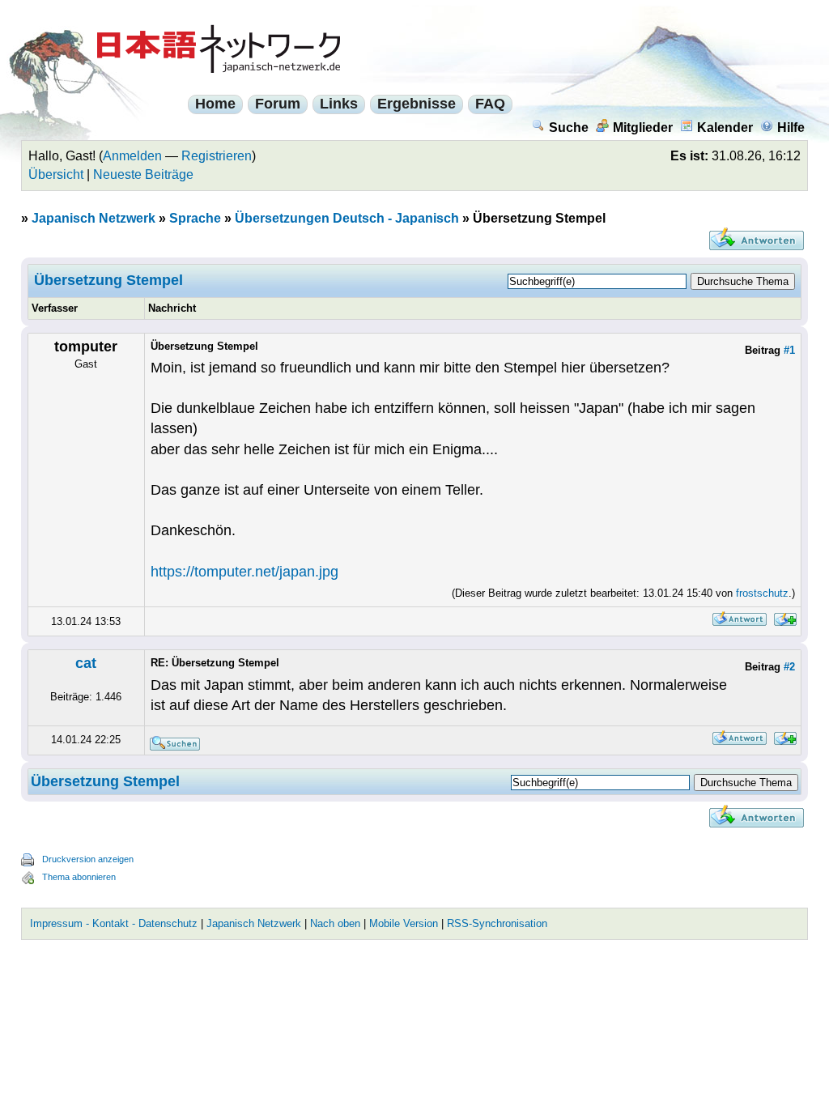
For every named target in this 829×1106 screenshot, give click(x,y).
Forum (277, 104)
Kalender (725, 127)
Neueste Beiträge (143, 174)
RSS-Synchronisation (497, 923)
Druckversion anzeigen (88, 859)
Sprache (195, 218)
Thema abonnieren (79, 877)
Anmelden (132, 156)
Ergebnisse (416, 104)
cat (85, 663)
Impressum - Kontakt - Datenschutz (114, 923)
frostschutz (762, 593)
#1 (789, 350)
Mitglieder (643, 127)
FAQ (490, 104)
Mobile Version (403, 923)
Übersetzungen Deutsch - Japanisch (347, 218)
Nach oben (335, 923)
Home (215, 104)
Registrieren (216, 156)
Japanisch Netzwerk (93, 218)
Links (339, 104)
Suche (569, 127)
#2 (789, 667)
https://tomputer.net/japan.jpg (244, 572)
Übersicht (55, 174)
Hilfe (791, 127)
